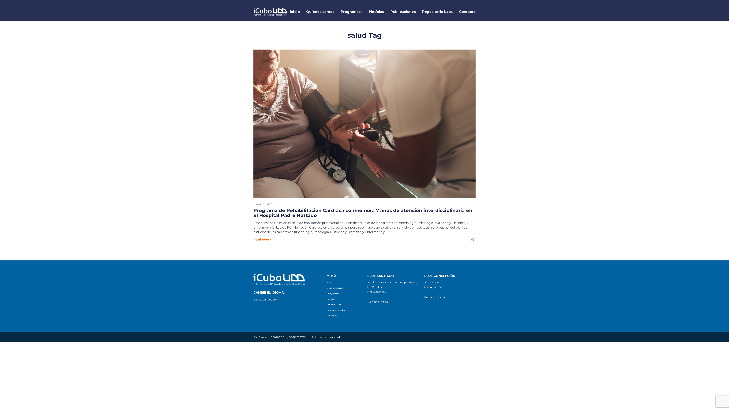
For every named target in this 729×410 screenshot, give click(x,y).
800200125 (277, 337)
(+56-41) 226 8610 (434, 287)
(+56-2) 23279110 (296, 337)
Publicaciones (334, 304)
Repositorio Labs (336, 309)
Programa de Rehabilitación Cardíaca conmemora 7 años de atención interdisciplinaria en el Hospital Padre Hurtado (362, 213)
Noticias (331, 298)
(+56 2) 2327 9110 (376, 291)
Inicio (329, 282)
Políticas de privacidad (326, 337)
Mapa (384, 301)
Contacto (332, 315)
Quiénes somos (335, 287)
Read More (261, 239)
